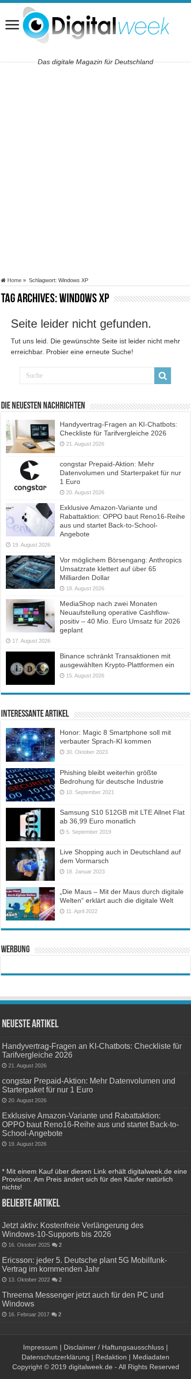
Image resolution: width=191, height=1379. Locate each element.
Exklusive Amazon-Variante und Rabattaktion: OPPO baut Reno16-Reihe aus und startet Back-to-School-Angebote (90, 1124)
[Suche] (162, 375)
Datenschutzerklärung (56, 1357)
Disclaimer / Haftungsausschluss (114, 1347)
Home (14, 280)
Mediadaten (151, 1357)
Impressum (40, 1347)
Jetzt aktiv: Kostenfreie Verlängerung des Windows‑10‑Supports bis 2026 (72, 1229)
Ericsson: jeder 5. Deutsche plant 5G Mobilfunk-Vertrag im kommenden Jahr (84, 1264)
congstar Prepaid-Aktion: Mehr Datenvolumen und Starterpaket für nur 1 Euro (120, 472)
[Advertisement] (95, 169)
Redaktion (111, 1357)
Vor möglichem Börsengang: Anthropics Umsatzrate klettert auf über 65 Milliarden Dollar (121, 568)
